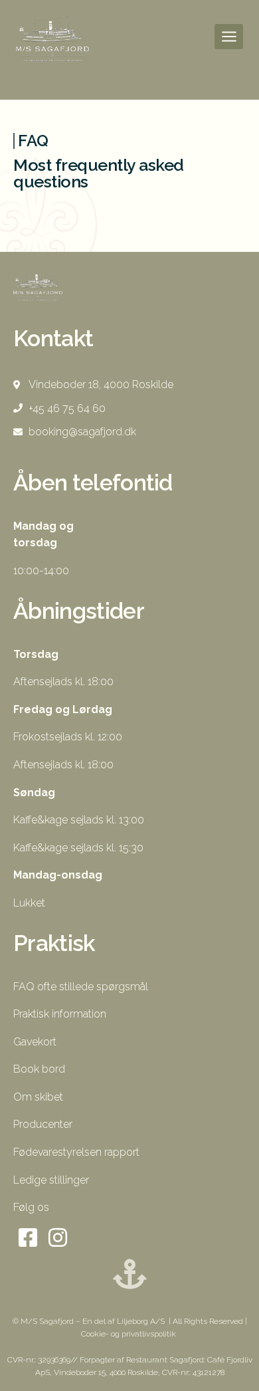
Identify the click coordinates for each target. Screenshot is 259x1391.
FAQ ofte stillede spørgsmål (80, 986)
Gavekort (34, 1041)
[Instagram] (58, 1238)
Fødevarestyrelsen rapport (76, 1152)
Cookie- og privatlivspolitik (129, 1333)
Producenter (42, 1124)
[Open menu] (229, 36)
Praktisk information (59, 1014)
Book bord (39, 1069)
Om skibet (38, 1097)
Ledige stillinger (51, 1180)
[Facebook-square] (28, 1238)
